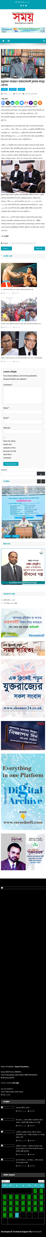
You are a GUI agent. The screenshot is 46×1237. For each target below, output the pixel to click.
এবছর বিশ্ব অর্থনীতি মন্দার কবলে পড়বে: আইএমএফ (40, 248)
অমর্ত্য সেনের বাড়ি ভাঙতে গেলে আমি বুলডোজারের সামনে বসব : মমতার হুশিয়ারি (21, 358)
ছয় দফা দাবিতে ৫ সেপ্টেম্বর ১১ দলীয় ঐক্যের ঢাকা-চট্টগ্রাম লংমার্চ (29, 1161)
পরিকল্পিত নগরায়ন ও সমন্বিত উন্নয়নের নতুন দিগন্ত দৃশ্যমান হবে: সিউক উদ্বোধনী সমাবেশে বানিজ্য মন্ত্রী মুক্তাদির (29, 1148)
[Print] (40, 103)
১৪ (29, 1203)
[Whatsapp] (17, 103)
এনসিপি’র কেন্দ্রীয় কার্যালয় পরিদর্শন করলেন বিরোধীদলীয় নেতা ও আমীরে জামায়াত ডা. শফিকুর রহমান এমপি (30, 1134)
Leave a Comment (31, 94)
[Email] (35, 103)
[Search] (41, 473)
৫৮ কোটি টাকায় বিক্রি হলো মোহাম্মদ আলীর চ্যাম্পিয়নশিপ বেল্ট (17, 289)
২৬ (17, 1215)
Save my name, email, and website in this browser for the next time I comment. (9, 449)
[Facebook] (3, 103)
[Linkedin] (12, 103)
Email (6, 418)
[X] (8, 103)
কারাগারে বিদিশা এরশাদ (22, 1108)
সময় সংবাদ (18, 94)
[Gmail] (26, 103)
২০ (23, 1209)
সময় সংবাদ (12, 89)
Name (6, 408)
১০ (5, 1203)
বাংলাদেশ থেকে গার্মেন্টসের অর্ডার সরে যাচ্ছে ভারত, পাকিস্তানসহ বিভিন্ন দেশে (21, 324)
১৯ (17, 1209)
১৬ (41, 1203)
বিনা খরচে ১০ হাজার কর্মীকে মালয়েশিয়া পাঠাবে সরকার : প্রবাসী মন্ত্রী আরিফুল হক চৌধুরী (29, 1121)
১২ (17, 1203)
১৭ (5, 1209)
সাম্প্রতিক (21, 89)
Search (4, 470)
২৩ (41, 1209)
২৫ (11, 1215)
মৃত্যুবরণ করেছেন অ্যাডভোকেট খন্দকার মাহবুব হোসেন (23, 243)
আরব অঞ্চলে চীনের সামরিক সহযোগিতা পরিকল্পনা (8, 248)
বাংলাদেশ (4, 89)
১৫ (35, 1203)
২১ (29, 1209)
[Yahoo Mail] (31, 103)
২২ (35, 1209)
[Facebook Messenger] (22, 103)
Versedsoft (37, 1232)
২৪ (5, 1215)
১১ (11, 1203)
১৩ (23, 1203)
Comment (8, 385)
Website (6, 428)
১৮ (11, 1209)
